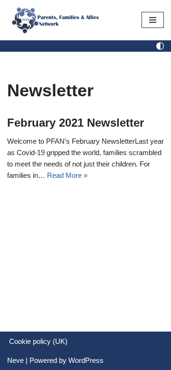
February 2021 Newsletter (75, 122)
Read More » (67, 175)
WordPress (86, 360)
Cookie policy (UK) (38, 341)
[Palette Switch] (160, 46)
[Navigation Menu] (153, 20)
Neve (15, 360)
